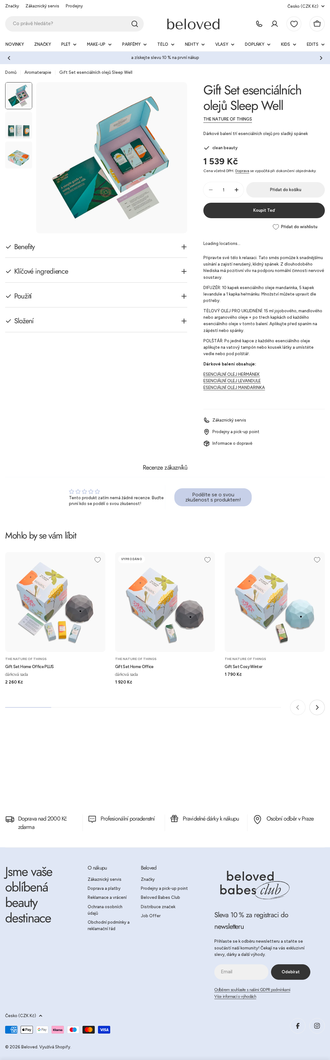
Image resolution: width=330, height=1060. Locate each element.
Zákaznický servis (42, 6)
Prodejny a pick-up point (235, 431)
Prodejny (74, 6)
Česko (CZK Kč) (302, 6)
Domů (10, 72)
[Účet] (274, 24)
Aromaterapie (37, 72)
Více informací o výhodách (235, 996)
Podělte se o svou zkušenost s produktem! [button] (213, 497)
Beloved (29, 1047)
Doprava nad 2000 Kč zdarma (42, 822)
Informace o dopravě (232, 443)
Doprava (242, 171)
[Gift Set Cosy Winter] (275, 602)
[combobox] (74, 24)
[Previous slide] (298, 707)
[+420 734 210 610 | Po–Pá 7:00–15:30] (259, 24)
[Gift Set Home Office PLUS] (55, 602)
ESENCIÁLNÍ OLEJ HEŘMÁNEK (231, 374)
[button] (9, 58)
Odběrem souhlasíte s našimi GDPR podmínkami (252, 990)
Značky (12, 6)
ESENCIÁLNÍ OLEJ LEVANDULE (232, 380)
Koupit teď (264, 210)
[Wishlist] (294, 24)
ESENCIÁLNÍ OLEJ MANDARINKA (234, 387)
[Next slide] (317, 707)
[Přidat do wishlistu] (97, 560)
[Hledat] (135, 24)
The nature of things (227, 119)
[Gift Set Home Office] (165, 602)
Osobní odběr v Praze (290, 818)
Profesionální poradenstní (128, 818)
